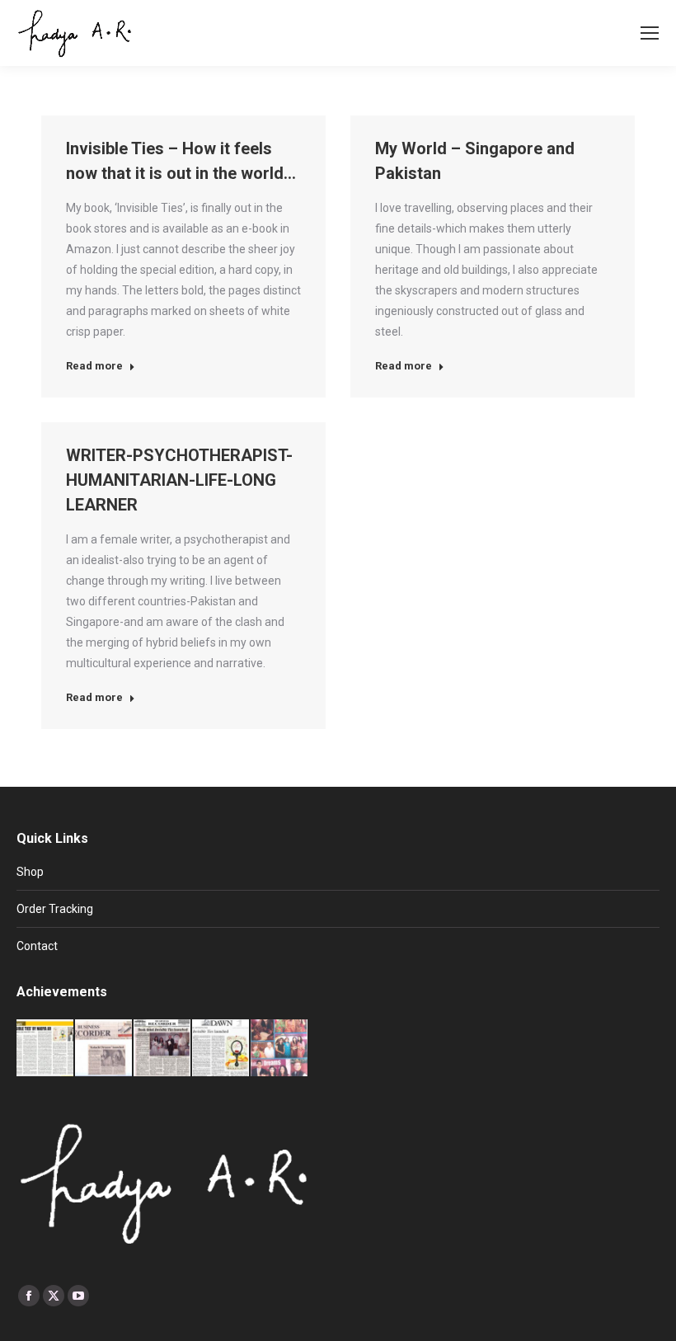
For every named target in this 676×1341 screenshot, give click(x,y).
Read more (94, 366)
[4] (280, 1048)
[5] (104, 1048)
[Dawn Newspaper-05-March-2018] (221, 1048)
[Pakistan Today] (45, 1048)
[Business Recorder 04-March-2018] (163, 1048)
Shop (30, 871)
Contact (37, 946)
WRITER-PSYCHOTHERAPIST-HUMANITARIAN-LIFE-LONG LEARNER (179, 480)
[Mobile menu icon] (650, 33)
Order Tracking (54, 908)
